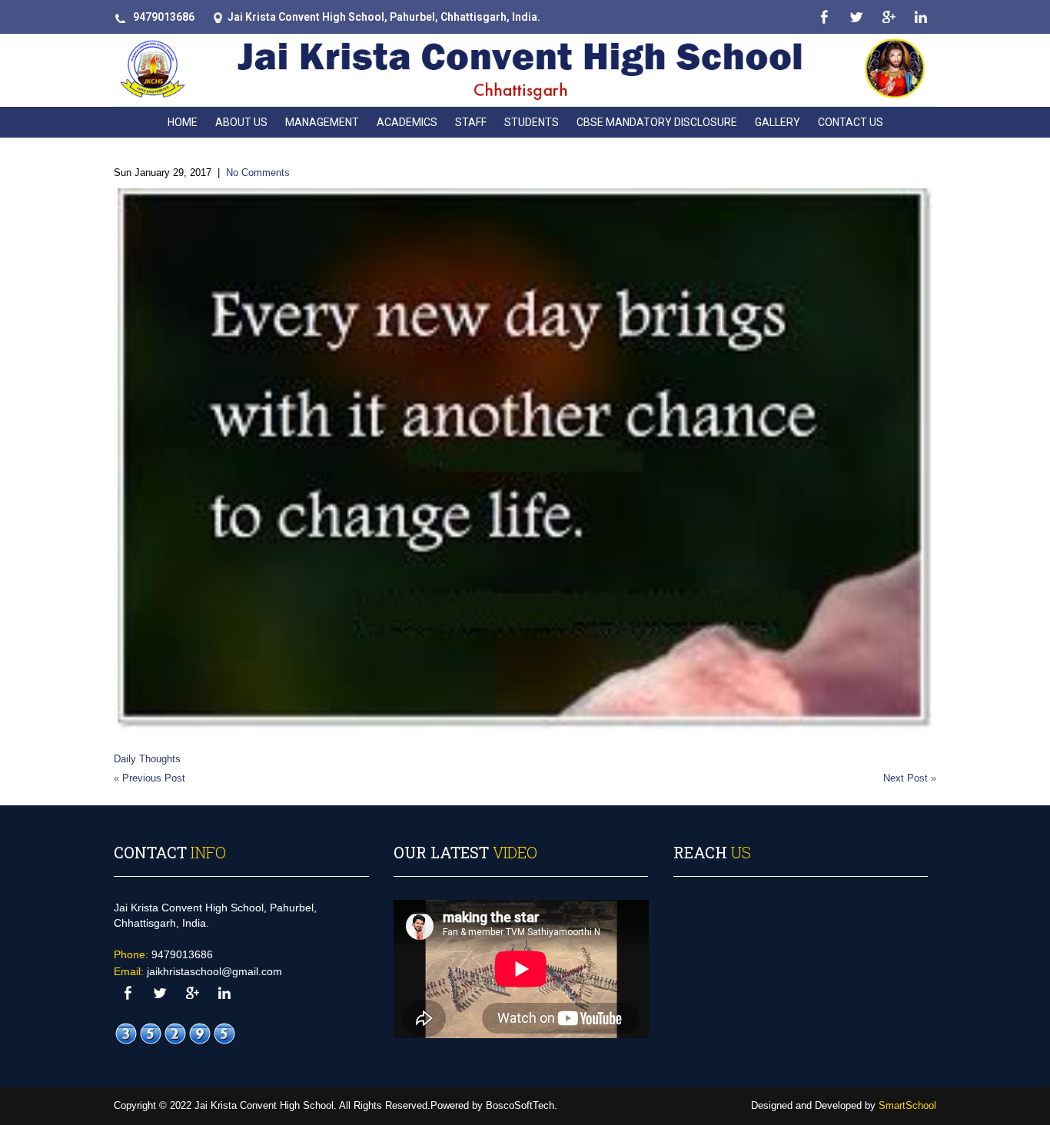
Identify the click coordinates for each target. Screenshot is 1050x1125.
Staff (471, 122)
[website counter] (175, 1034)
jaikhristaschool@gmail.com (214, 971)
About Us (241, 122)
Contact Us (850, 122)
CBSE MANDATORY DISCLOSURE (657, 122)
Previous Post (153, 778)
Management (322, 122)
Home (183, 122)
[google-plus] (888, 17)
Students (531, 122)
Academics (407, 122)
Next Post (905, 778)
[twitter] (855, 17)
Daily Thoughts (147, 759)
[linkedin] (920, 17)
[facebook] (823, 17)
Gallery (777, 122)
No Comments (258, 172)
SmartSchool (907, 1105)
